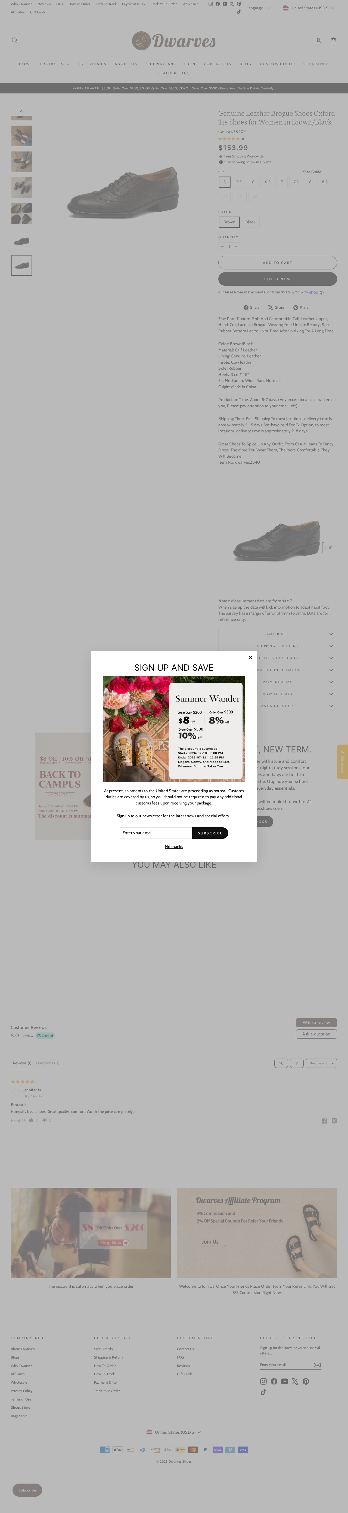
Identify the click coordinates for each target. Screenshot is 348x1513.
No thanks (174, 846)
